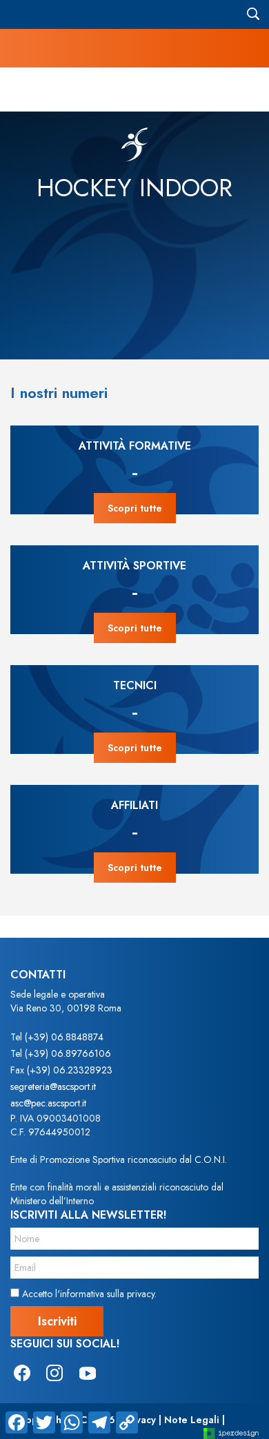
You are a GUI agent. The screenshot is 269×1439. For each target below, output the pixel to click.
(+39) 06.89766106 (68, 1053)
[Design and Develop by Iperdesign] (231, 1432)
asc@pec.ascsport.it (48, 1103)
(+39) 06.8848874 (64, 1037)
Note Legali (191, 1420)
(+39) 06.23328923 (69, 1070)
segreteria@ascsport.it (53, 1086)
